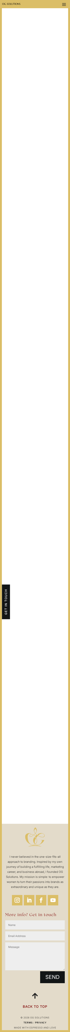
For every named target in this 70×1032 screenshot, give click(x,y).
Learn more (35, 685)
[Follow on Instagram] (17, 900)
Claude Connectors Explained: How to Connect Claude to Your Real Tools (35, 451)
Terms (28, 1022)
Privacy (41, 1022)
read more (19, 297)
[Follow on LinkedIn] (29, 900)
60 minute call (18, 765)
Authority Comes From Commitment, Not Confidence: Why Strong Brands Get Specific (33, 366)
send (52, 977)
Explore (35, 802)
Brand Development (44, 780)
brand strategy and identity (32, 643)
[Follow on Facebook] (41, 900)
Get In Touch (6, 602)
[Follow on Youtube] (53, 900)
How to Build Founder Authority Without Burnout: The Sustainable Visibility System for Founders (33, 274)
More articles (41, 486)
